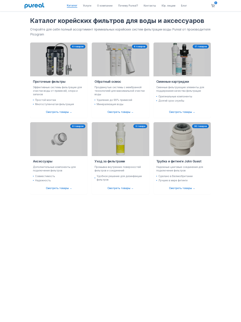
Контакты (150, 5)
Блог (184, 5)
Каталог (72, 5)
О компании (105, 5)
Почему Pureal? (128, 5)
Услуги (87, 5)
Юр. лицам (168, 5)
